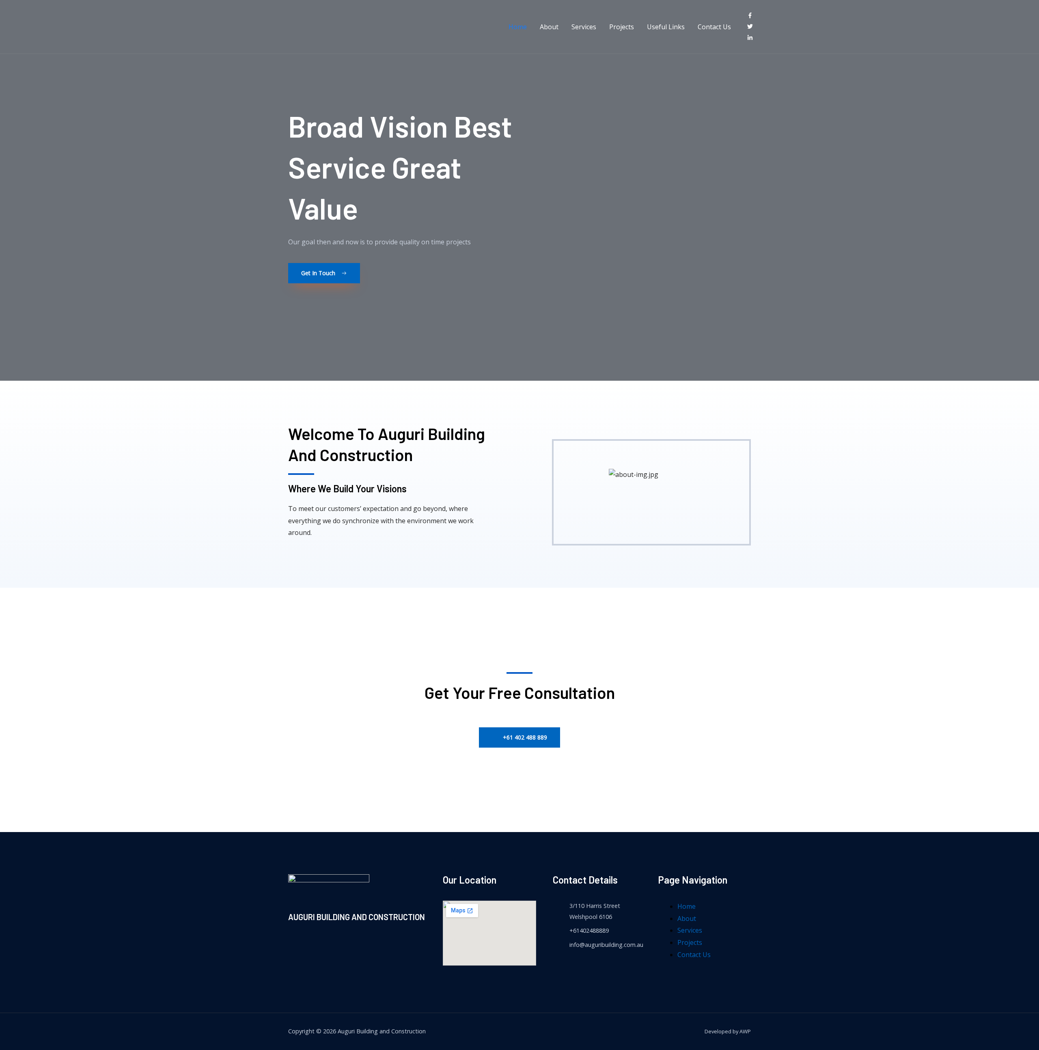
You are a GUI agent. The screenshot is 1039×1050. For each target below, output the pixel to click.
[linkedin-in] (751, 38)
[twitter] (752, 26)
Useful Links (666, 26)
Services (583, 26)
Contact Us (714, 26)
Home (518, 26)
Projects (621, 26)
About (549, 26)
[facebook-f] (752, 15)
